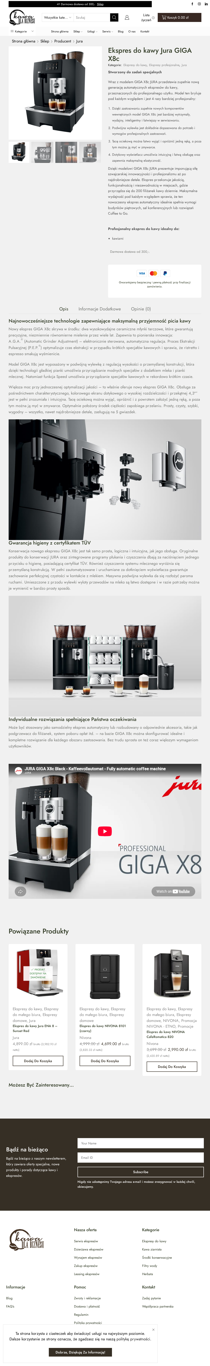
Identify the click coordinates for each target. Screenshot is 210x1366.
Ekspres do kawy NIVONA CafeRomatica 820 (166, 1034)
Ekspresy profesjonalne (164, 65)
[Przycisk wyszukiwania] (114, 17)
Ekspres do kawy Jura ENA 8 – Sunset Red (35, 1028)
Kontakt (144, 31)
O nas (132, 31)
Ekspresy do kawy (135, 65)
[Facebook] (192, 4)
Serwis (106, 31)
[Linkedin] (206, 4)
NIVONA (171, 1020)
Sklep (100, 4)
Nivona (85, 1037)
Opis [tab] (63, 309)
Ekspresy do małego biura (35, 1012)
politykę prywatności (133, 1339)
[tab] (63, 309)
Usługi (91, 31)
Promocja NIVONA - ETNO (172, 1023)
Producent (62, 41)
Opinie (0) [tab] (141, 309)
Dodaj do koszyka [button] (38, 1060)
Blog (120, 31)
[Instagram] (199, 4)
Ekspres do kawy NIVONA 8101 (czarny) (103, 1028)
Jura (79, 41)
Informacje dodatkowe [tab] (100, 309)
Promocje (185, 1026)
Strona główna (59, 31)
